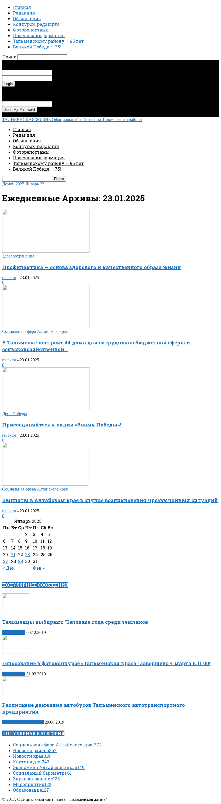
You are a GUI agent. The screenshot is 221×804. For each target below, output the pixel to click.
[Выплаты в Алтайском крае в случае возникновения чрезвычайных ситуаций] (45, 484)
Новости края (32, 756)
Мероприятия (32, 784)
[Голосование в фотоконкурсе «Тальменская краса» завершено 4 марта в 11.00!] (15, 652)
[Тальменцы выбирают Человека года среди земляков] (15, 610)
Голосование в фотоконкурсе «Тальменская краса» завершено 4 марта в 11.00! (106, 663)
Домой (8, 184)
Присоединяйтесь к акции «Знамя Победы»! (61, 424)
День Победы (14, 413)
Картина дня (13, 632)
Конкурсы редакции (36, 24)
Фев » (38, 568)
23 (27, 554)
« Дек (9, 568)
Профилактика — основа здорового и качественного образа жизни (91, 267)
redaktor (9, 277)
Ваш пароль (63, 78)
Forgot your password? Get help (29, 89)
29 (20, 561)
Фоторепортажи (31, 30)
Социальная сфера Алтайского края (35, 331)
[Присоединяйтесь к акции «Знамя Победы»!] (45, 409)
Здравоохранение (18, 256)
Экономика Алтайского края (49, 767)
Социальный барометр (42, 773)
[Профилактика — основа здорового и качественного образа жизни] (45, 251)
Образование (31, 790)
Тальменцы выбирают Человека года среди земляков (75, 621)
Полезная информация (39, 35)
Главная (22, 7)
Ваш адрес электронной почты (80, 103)
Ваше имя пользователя (73, 72)
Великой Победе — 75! (37, 47)
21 (13, 554)
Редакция (24, 13)
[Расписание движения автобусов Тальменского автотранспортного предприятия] (15, 694)
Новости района (35, 750)
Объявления (27, 18)
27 (5, 561)
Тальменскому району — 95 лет (48, 41)
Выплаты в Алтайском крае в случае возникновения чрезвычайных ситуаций (110, 500)
